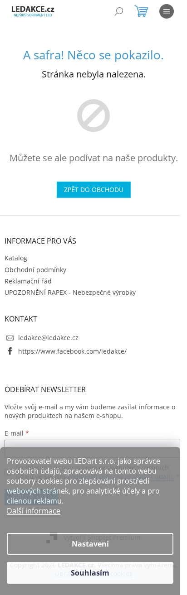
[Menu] (166, 11)
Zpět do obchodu (93, 189)
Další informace (33, 511)
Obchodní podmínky (35, 269)
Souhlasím (90, 573)
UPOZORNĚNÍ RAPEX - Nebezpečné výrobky (70, 292)
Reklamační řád (28, 281)
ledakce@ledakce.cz (48, 337)
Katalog (16, 258)
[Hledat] (119, 11)
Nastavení (90, 544)
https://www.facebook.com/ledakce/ (72, 351)
